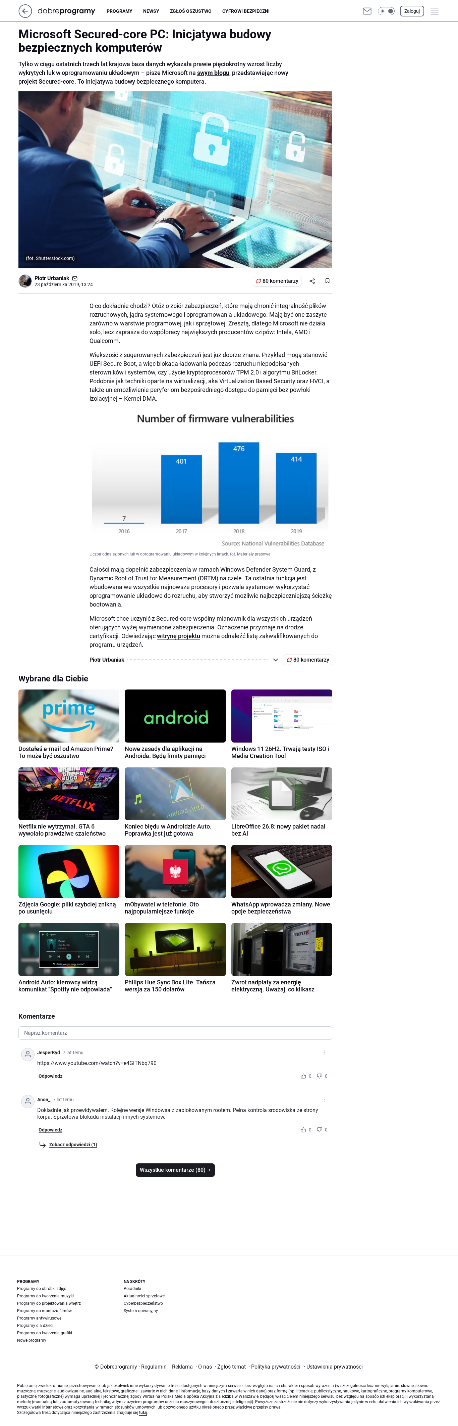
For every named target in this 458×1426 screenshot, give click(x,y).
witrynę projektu (178, 635)
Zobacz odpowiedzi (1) (73, 1144)
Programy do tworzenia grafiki (44, 1333)
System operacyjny (141, 1310)
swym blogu (213, 72)
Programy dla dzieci (35, 1325)
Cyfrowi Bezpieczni (246, 11)
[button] (386, 11)
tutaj (143, 1412)
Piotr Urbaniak (52, 278)
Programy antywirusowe (39, 1318)
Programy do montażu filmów (44, 1310)
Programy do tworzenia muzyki (45, 1296)
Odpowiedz (50, 1076)
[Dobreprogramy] (72, 10)
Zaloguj (412, 11)
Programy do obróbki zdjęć (41, 1288)
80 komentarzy (280, 281)
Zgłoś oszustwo (191, 11)
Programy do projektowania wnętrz (49, 1303)
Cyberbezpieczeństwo (143, 1303)
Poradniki (132, 1288)
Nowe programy (31, 1340)
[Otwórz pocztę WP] (367, 11)
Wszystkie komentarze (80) (173, 1170)
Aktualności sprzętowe (144, 1296)
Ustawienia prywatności (333, 1367)
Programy (119, 11)
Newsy (151, 11)
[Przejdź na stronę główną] (25, 16)
